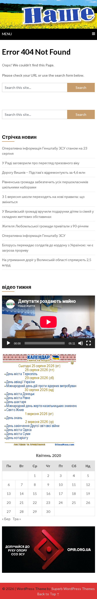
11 (74, 484)
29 (35, 511)
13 (9, 493)
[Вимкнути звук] (80, 343)
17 (61, 493)
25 (74, 502)
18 (74, 493)
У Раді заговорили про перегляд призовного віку (40, 163)
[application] (48, 322)
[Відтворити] (8, 343)
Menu (7, 34)
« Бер (6, 519)
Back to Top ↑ (48, 594)
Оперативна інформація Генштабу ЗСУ (33, 235)
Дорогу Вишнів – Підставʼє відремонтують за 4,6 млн (43, 172)
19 (88, 493)
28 (22, 511)
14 (22, 493)
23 (48, 502)
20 (9, 502)
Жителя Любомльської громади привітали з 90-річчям (45, 226)
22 (35, 502)
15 (35, 493)
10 (61, 484)
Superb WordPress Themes (73, 589)
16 (48, 493)
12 (88, 484)
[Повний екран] (88, 343)
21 (22, 502)
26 (88, 502)
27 (9, 511)
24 (61, 502)
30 (48, 511)
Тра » (17, 519)
